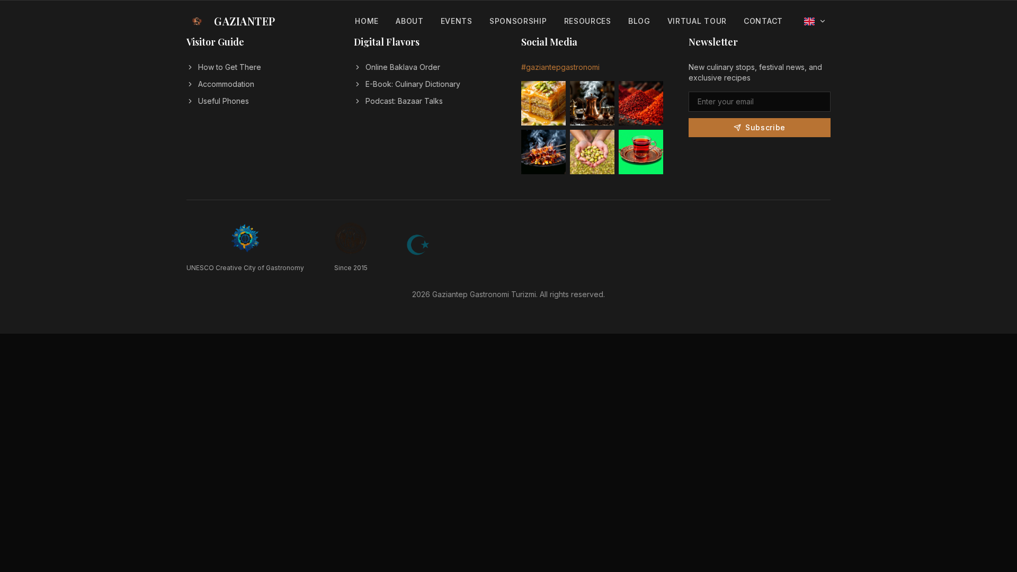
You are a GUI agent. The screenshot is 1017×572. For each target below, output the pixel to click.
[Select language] (815, 21)
